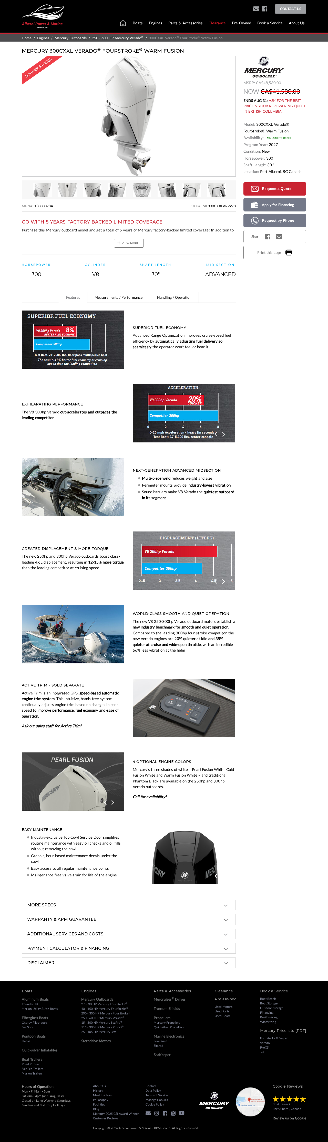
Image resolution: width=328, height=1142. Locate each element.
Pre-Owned (241, 23)
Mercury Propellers (167, 1022)
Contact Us (290, 9)
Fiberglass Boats (35, 1017)
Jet (262, 1052)
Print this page (269, 252)
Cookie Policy (155, 1104)
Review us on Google (289, 1118)
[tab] (73, 297)
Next (224, 434)
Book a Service (270, 23)
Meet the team (102, 1095)
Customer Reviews (105, 1118)
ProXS (264, 1047)
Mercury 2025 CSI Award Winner (116, 1114)
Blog (96, 1109)
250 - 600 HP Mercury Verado (118, 38)
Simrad (158, 1046)
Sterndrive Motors (96, 1041)
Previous (216, 434)
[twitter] (174, 1114)
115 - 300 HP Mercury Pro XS (102, 1027)
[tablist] (129, 297)
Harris (26, 1041)
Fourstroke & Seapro (274, 1038)
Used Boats (222, 1016)
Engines (155, 23)
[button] (256, 9)
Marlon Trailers (32, 1073)
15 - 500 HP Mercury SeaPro (101, 1022)
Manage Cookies (157, 1100)
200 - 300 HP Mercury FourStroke (105, 1013)
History (98, 1090)
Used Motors (223, 1007)
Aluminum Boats (35, 999)
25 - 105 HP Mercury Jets (98, 1032)
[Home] (43, 16)
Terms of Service (157, 1095)
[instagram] (158, 1114)
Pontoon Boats (34, 1036)
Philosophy (100, 1100)
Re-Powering (269, 1017)
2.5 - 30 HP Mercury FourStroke (104, 1004)
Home (27, 38)
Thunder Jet (30, 1004)
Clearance (217, 23)
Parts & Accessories (185, 23)
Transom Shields (167, 1008)
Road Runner (31, 1064)
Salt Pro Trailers (32, 1069)
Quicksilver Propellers (169, 1027)
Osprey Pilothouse (34, 1022)
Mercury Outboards (71, 38)
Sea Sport (28, 1027)
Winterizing (268, 1022)
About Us (297, 23)
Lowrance (160, 1041)
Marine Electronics (169, 1036)
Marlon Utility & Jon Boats (40, 1009)
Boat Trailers (32, 1059)
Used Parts (222, 1011)
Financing (266, 1012)
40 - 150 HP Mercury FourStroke (104, 1008)
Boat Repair (268, 999)
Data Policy (153, 1090)
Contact (151, 1086)
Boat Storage (269, 1003)
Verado (265, 1043)
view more (128, 243)
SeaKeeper (162, 1054)
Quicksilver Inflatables (39, 1050)
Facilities (99, 1104)
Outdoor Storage (271, 1008)
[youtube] (183, 1114)
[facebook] (264, 9)
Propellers (162, 1017)
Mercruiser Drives (170, 999)
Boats (138, 23)
